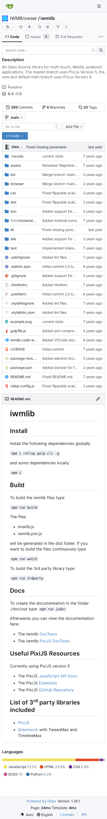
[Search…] (101, 50)
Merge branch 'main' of (61, 174)
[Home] (9, 6)
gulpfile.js (18, 331)
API (84, 814)
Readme (15, 87)
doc (13, 211)
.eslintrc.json (20, 266)
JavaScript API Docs (58, 675)
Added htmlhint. (55, 285)
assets (15, 165)
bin (12, 174)
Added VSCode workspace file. (67, 340)
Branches (56, 107)
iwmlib (48, 18)
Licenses (67, 814)
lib (12, 230)
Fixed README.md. (57, 377)
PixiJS (23, 722)
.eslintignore (20, 257)
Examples (48, 682)
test (13, 248)
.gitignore (18, 275)
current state (52, 156)
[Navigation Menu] (100, 6)
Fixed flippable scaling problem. (68, 193)
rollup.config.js (22, 386)
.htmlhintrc (19, 285)
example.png (21, 321)
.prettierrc (18, 294)
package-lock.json (23, 358)
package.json (21, 367)
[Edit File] (98, 399)
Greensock (28, 729)
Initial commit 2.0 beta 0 (62, 266)
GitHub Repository (56, 689)
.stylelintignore (22, 303)
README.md (20, 377)
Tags (90, 107)
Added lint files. (54, 257)
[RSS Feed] (7, 27)
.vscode (16, 156)
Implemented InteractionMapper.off (71, 248)
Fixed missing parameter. (46, 147)
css (13, 193)
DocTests (48, 633)
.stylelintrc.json (22, 312)
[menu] (26, 815)
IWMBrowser (23, 18)
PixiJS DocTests (55, 640)
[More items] (101, 37)
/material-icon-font (23, 220)
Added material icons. (60, 220)
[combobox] (31, 126)
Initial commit (53, 349)
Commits (22, 107)
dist (13, 202)
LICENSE (17, 349)
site (13, 239)
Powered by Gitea (41, 801)
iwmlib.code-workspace (23, 340)
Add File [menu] (72, 126)
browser (17, 184)
